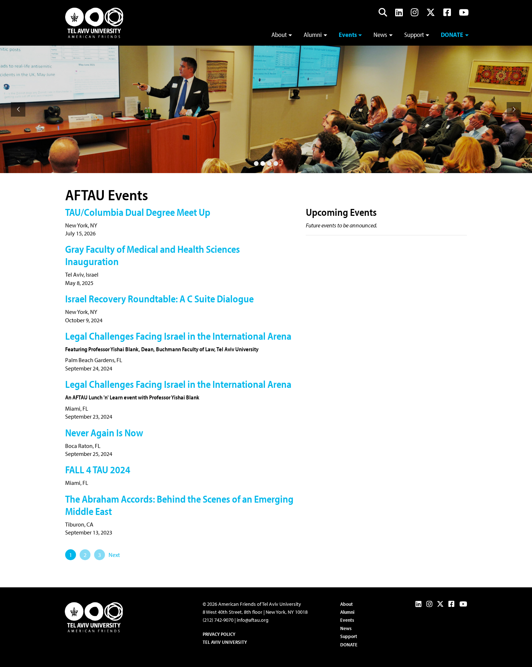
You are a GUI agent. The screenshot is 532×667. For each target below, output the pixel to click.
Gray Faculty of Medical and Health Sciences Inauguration (152, 255)
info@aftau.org (253, 620)
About (279, 34)
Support (414, 34)
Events (348, 34)
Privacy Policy (219, 634)
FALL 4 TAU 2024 (97, 469)
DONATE (349, 644)
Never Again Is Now (104, 432)
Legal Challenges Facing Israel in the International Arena (178, 336)
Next (114, 554)
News (380, 34)
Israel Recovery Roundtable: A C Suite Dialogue (159, 298)
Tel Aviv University (225, 642)
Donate (452, 34)
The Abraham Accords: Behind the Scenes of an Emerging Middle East (179, 504)
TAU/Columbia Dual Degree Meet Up (137, 212)
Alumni (313, 34)
